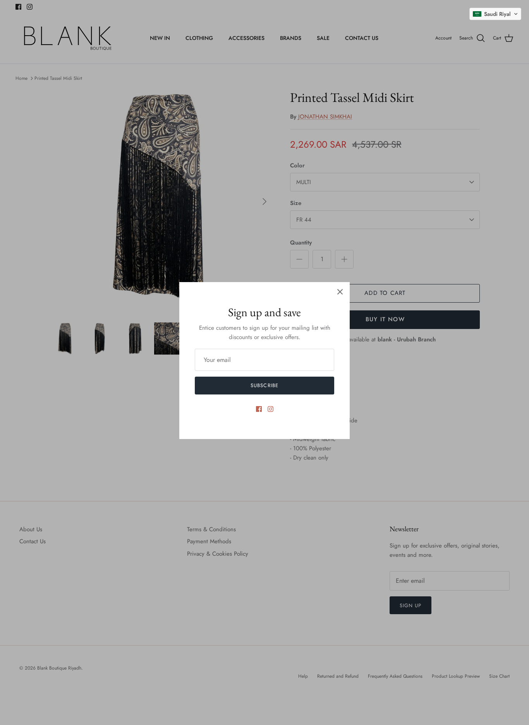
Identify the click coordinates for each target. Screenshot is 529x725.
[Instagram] (270, 409)
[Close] (340, 291)
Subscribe (264, 385)
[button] (495, 14)
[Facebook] (259, 409)
